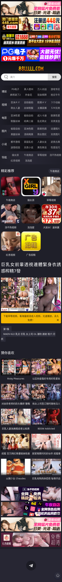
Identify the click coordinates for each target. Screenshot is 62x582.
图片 (4, 131)
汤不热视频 (55, 154)
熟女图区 (42, 134)
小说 (4, 144)
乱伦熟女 (42, 121)
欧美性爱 (55, 115)
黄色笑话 (42, 147)
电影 (4, 118)
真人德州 (28, 89)
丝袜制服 (28, 107)
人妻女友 (42, 141)
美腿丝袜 (15, 134)
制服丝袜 (15, 121)
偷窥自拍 (15, 128)
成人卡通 (42, 115)
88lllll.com (31, 68)
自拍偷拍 (28, 102)
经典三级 (28, 121)
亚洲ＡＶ (15, 102)
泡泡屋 (28, 160)
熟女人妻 (15, 107)
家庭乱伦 (28, 141)
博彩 (4, 91)
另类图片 (55, 134)
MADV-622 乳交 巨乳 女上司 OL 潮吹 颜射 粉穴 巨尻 (28, 336)
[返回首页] (57, 575)
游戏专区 (55, 89)
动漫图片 (55, 128)
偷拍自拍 (28, 115)
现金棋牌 (42, 94)
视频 (4, 104)
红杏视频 (15, 160)
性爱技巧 (55, 147)
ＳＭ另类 (55, 107)
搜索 (54, 76)
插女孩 (15, 154)
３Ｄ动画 (55, 102)
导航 (4, 157)
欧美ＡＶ (42, 102)
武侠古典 (55, 141)
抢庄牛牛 (55, 94)
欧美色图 (42, 128)
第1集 (6, 329)
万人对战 (42, 89)
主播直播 (42, 107)
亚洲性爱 (15, 115)
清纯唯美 (28, 134)
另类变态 (55, 121)
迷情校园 (15, 147)
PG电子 (15, 89)
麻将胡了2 (15, 94)
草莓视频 (42, 154)
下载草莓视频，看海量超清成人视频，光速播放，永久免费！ (31, 318)
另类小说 (28, 147)
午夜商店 (28, 154)
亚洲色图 (28, 128)
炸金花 (28, 94)
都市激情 (15, 141)
